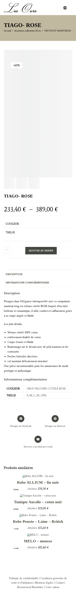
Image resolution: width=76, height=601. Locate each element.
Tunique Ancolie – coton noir (38, 502)
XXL (44, 395)
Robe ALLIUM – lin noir (38, 482)
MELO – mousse (38, 541)
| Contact (58, 582)
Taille (10, 232)
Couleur (12, 223)
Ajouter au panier (41, 250)
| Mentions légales (43, 582)
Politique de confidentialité (23, 578)
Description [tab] (14, 274)
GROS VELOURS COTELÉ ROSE (46, 388)
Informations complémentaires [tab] (27, 282)
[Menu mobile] (69, 7)
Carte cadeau (52, 587)
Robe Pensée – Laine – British (38, 521)
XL (38, 395)
